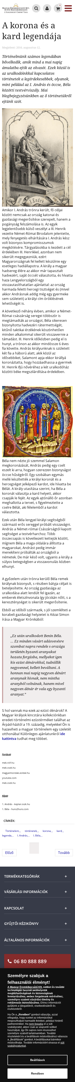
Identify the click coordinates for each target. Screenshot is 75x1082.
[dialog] (37, 1025)
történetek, (31, 831)
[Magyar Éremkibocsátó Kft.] (16, 8)
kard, (60, 831)
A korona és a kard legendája (31, 30)
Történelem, (12, 831)
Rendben (37, 1073)
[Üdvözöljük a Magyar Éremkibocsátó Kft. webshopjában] (47, 8)
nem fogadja (36, 1023)
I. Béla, (37, 835)
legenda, (7, 835)
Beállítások (37, 1060)
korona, (47, 831)
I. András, (23, 835)
